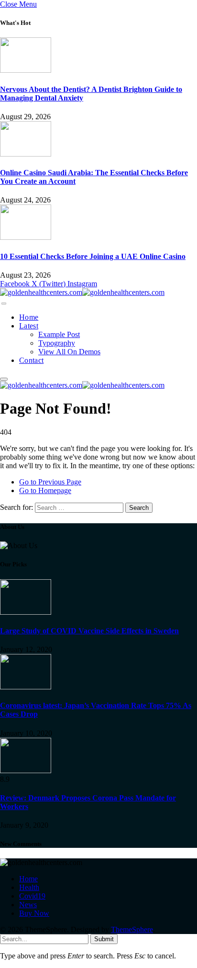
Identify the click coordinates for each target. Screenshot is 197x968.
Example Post (59, 334)
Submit (104, 939)
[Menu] (3, 303)
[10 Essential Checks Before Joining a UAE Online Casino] (25, 237)
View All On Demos (69, 352)
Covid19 (32, 896)
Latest (28, 326)
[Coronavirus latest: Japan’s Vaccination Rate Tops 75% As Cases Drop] (25, 687)
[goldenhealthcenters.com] (82, 292)
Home (28, 317)
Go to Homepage (45, 490)
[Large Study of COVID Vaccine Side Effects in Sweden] (25, 612)
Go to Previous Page (50, 482)
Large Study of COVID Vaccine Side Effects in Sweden (89, 631)
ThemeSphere (132, 929)
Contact (31, 360)
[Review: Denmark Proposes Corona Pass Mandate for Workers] (25, 770)
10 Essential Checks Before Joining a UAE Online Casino (93, 256)
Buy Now (34, 913)
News (28, 904)
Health (29, 887)
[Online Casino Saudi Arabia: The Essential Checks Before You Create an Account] (25, 154)
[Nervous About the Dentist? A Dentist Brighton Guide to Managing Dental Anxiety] (25, 70)
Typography (56, 343)
